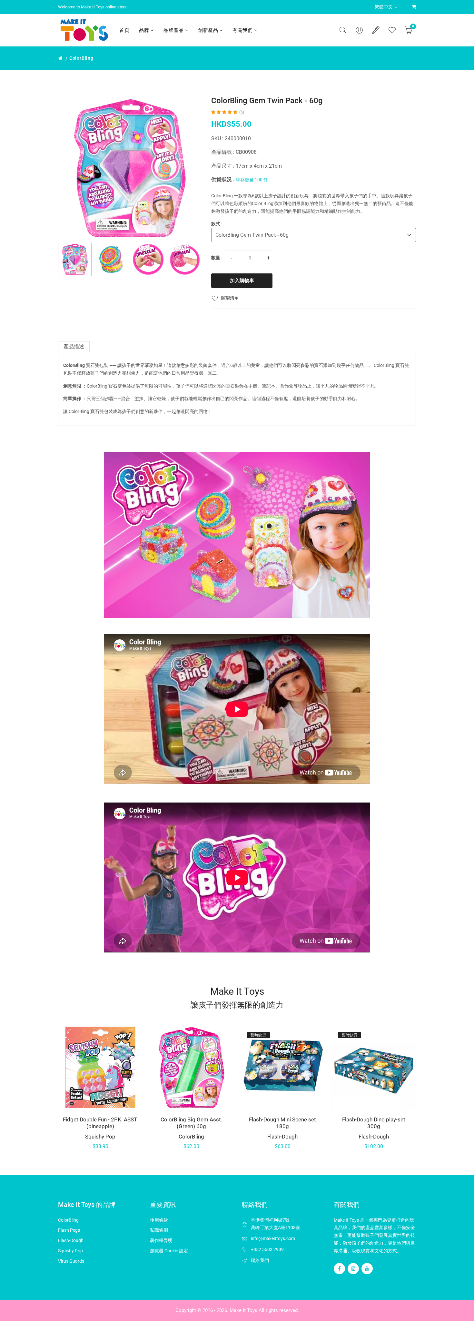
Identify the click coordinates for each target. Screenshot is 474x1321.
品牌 (145, 30)
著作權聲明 (161, 1240)
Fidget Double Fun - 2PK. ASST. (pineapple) (100, 1122)
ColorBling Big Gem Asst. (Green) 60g (191, 1122)
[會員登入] (359, 30)
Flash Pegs (69, 1230)
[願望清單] (392, 30)
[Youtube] (367, 1268)
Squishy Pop (100, 1136)
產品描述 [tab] (74, 346)
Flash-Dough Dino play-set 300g (373, 1122)
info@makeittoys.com (273, 1238)
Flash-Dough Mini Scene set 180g (282, 1122)
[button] (194, 259)
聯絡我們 (260, 1260)
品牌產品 (174, 30)
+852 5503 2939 (267, 1249)
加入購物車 (242, 280)
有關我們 (243, 30)
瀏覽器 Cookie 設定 (169, 1250)
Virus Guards (71, 1261)
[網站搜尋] (343, 30)
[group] (130, 168)
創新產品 (209, 30)
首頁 (124, 30)
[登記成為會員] (375, 30)
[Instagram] (353, 1268)
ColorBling (81, 58)
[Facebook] (339, 1268)
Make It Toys (243, 1310)
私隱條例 (159, 1230)
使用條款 (159, 1220)
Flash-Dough (282, 1136)
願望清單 (230, 298)
